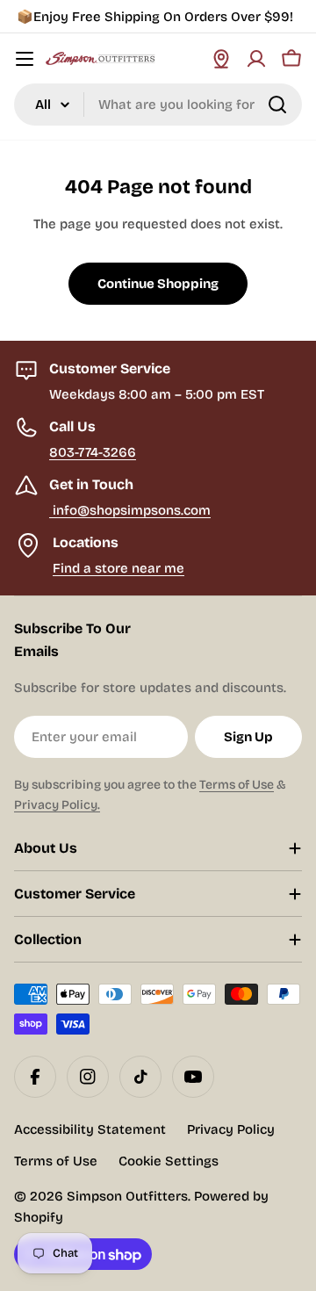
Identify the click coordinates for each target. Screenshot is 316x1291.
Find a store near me (118, 568)
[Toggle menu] (24, 58)
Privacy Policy (231, 1129)
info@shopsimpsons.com (130, 510)
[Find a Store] (221, 58)
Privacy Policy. (57, 804)
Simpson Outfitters (127, 1196)
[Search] (277, 104)
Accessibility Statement (90, 1129)
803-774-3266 (92, 452)
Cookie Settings (168, 1161)
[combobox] (158, 104)
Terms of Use (236, 784)
